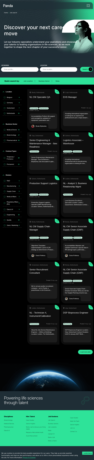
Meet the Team (74, 421)
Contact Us (73, 431)
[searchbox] (19, 69)
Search (85, 69)
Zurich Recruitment (31, 436)
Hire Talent (30, 416)
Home (6, 13)
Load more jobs (85, 352)
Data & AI (7, 430)
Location (43, 65)
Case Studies (30, 420)
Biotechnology (8, 420)
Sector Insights (30, 423)
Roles (57, 81)
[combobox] (58, 69)
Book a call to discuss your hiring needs (36, 428)
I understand (87, 453)
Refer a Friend (52, 441)
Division (8, 175)
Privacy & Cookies (29, 457)
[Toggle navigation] (88, 5)
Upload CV (51, 434)
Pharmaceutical (8, 427)
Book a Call (51, 437)
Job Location (28, 81)
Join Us (72, 428)
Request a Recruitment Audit (34, 432)
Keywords (5, 65)
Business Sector (44, 81)
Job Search (51, 420)
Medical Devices (9, 423)
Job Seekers (53, 416)
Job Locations (52, 427)
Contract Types (11, 151)
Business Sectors (53, 423)
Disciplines (8, 416)
